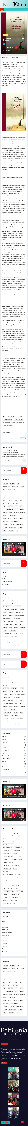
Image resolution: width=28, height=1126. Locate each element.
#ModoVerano (5, 736)
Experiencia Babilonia (7, 753)
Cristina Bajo (14, 495)
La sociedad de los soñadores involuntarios (13, 422)
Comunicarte (6, 495)
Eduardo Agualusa (7, 419)
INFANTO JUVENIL (6, 758)
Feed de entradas (6, 578)
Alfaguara (5, 483)
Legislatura (10, 506)
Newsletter (4, 763)
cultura (4, 498)
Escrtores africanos (18, 419)
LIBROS (5, 35)
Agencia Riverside (12, 416)
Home (3, 57)
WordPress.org (5, 584)
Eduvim (11, 500)
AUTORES (4, 742)
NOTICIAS (4, 766)
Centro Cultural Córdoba (18, 486)
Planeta (12, 524)
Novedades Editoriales (19, 512)
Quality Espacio (12, 527)
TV (17, 530)
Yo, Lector (4, 772)
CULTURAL (5, 747)
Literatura (22, 509)
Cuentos (22, 495)
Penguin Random (14, 521)
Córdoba (11, 498)
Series (20, 527)
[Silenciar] (21, 554)
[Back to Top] (22, 1122)
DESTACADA (5, 750)
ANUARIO (4, 739)
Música (5, 512)
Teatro (4, 530)
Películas (5, 521)
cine (4, 489)
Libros (21, 506)
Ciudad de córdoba (7, 492)
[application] (14, 549)
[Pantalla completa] (24, 554)
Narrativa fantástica (7, 425)
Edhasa (20, 416)
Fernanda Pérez (7, 503)
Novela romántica (7, 518)
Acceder (4, 576)
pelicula (21, 518)
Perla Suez (5, 524)
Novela (4, 515)
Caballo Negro (6, 486)
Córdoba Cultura (19, 498)
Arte (18, 483)
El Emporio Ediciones (20, 500)
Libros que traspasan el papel (10, 509)
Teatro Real (11, 530)
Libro (16, 506)
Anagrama (12, 483)
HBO (4, 506)
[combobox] (14, 460)
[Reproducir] (4, 554)
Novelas (16, 518)
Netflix (10, 512)
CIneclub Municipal (11, 489)
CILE (3, 745)
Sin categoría (5, 769)
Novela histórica (12, 515)
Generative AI (5, 755)
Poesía (5, 527)
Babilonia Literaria (10, 44)
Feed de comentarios (7, 581)
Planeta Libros (20, 524)
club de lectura (17, 492)
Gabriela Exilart (16, 503)
